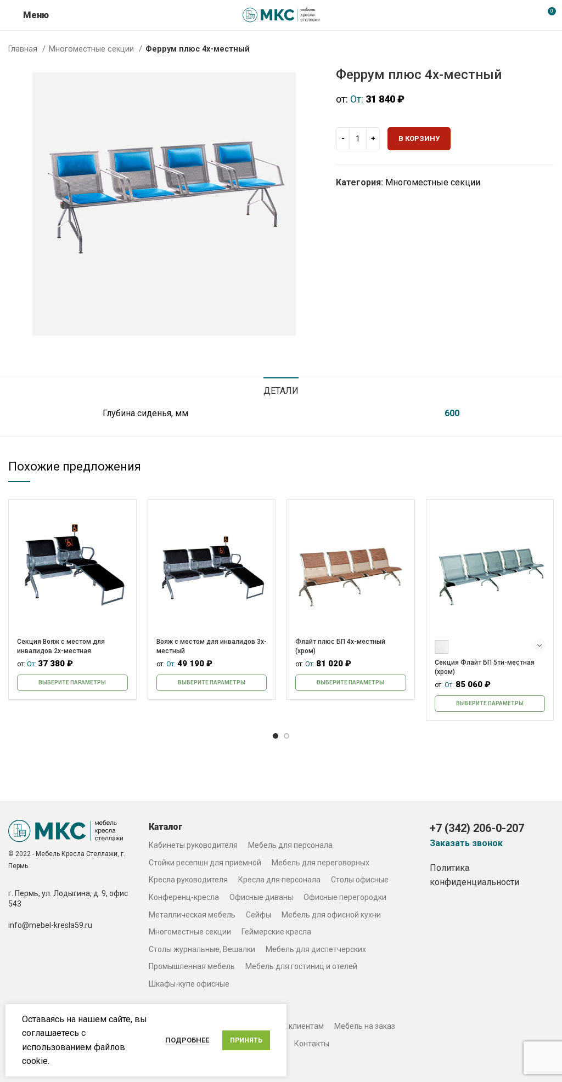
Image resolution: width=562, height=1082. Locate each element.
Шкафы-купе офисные (189, 983)
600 (452, 413)
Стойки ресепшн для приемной (205, 862)
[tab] (281, 389)
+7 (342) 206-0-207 (477, 828)
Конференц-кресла (184, 897)
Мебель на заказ (364, 1026)
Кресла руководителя (188, 879)
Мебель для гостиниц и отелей (301, 966)
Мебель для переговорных (320, 862)
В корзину (419, 138)
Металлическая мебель (192, 914)
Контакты (311, 1043)
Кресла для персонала (279, 879)
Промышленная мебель (192, 966)
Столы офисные (360, 879)
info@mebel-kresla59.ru (50, 925)
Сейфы (258, 914)
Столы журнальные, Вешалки (202, 949)
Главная (24, 49)
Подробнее (187, 1040)
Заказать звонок (466, 843)
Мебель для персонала (290, 845)
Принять (246, 1040)
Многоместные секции (92, 49)
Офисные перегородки (345, 897)
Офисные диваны (261, 897)
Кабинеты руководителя (193, 845)
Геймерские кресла (276, 931)
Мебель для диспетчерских (316, 949)
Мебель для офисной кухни (331, 914)
